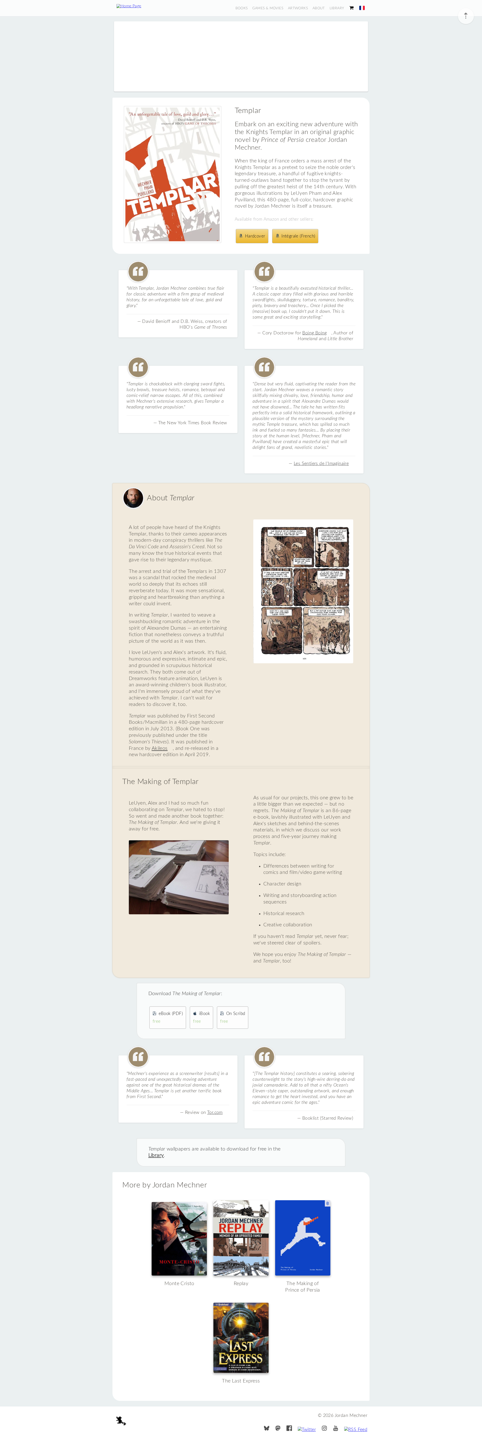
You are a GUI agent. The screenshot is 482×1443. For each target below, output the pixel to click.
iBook (201, 1017)
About (319, 8)
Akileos (160, 748)
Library (337, 8)
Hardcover (255, 236)
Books (241, 8)
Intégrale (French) (298, 236)
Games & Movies (267, 8)
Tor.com (215, 1112)
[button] (362, 8)
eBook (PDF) (168, 1017)
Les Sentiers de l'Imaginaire (321, 463)
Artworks (298, 8)
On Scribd (232, 1017)
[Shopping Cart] (351, 8)
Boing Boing (314, 333)
